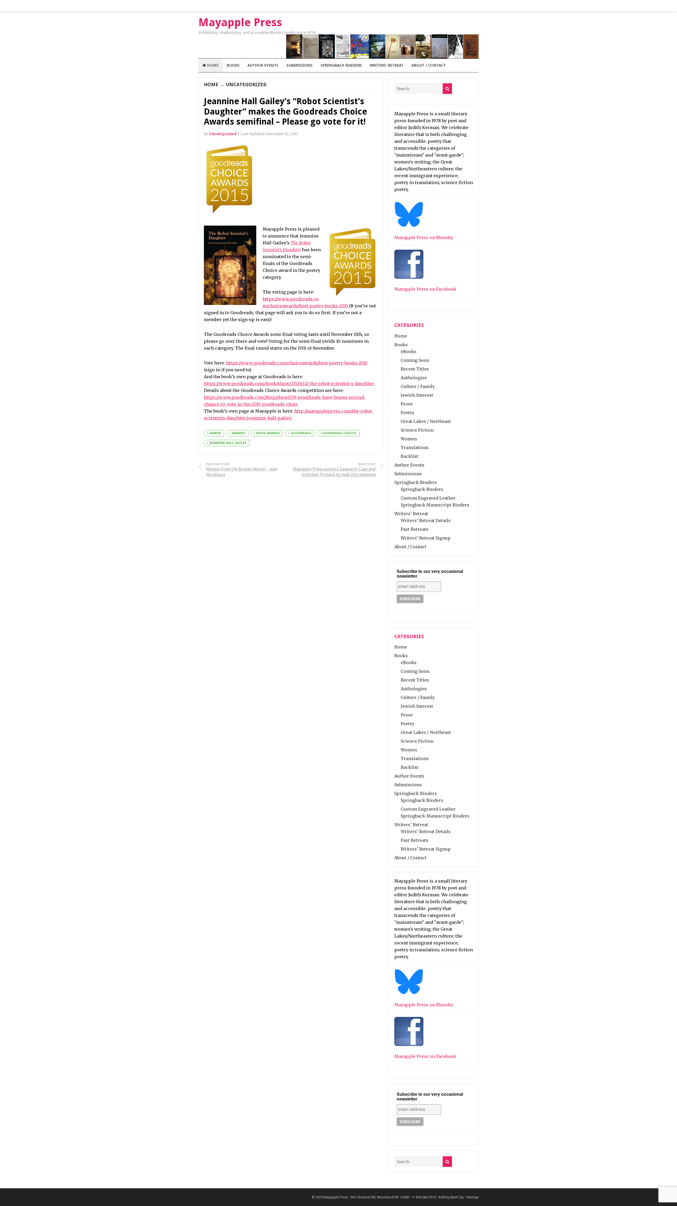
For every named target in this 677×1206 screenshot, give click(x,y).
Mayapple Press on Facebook (425, 289)
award (215, 433)
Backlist (409, 456)
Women (409, 438)
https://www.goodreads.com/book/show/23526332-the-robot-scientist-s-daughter (289, 383)
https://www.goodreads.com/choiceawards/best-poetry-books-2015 (297, 363)
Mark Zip (457, 1197)
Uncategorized (246, 84)
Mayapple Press (336, 1197)
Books (233, 65)
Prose (407, 403)
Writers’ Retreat (387, 65)
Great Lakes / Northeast (426, 421)
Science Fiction (417, 430)
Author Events (263, 65)
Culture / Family (418, 386)
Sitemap (472, 1197)
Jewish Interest (417, 395)
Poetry (407, 412)
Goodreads (301, 433)
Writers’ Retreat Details (426, 520)
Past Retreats (414, 529)
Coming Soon (415, 360)
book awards (268, 433)
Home (212, 65)
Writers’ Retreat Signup (426, 538)
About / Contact (428, 65)
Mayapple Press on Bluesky (423, 237)
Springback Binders (341, 65)
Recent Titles (415, 369)
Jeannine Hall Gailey (227, 443)
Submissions (299, 65)
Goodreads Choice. (339, 433)
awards (238, 433)
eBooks (409, 351)
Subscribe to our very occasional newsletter (430, 573)
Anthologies (414, 377)
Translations (415, 447)
